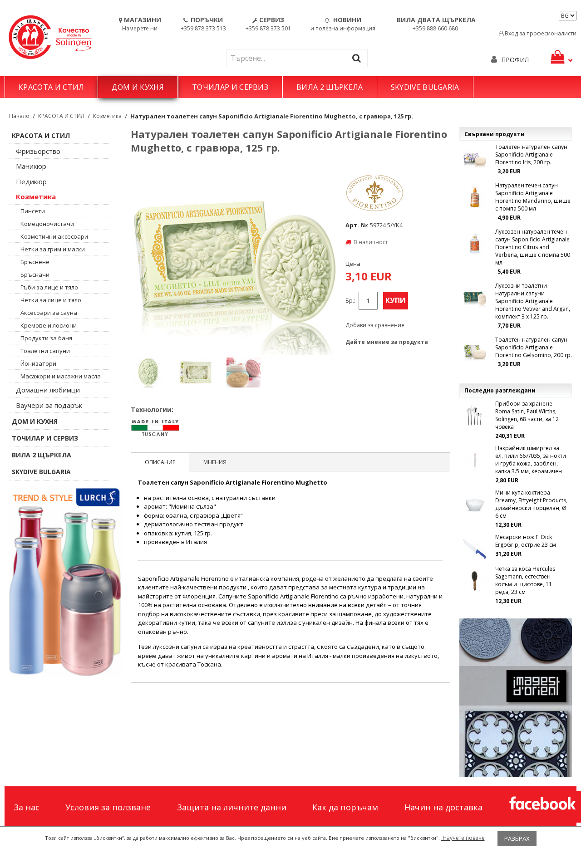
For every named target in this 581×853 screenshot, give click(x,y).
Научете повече (463, 838)
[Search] (359, 58)
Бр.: (350, 300)
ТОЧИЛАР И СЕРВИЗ (230, 87)
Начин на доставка (443, 807)
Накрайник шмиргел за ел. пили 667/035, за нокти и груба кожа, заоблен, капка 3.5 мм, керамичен (530, 459)
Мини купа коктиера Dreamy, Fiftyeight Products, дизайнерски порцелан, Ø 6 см (531, 504)
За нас (26, 807)
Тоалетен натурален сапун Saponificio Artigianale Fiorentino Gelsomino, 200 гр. (533, 347)
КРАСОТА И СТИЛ (51, 87)
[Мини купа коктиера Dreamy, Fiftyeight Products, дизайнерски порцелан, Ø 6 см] (474, 504)
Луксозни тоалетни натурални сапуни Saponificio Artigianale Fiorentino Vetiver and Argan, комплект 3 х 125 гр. (532, 301)
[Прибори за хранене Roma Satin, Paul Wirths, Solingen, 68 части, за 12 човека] (474, 415)
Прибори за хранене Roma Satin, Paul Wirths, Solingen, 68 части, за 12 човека (527, 415)
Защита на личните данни (231, 807)
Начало (19, 116)
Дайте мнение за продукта (386, 342)
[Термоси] (65, 581)
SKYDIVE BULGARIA (425, 87)
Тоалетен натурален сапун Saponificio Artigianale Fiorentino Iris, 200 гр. (531, 154)
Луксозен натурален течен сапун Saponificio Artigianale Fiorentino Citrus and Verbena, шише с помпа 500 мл (532, 247)
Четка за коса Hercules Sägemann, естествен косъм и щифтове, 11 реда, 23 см (525, 580)
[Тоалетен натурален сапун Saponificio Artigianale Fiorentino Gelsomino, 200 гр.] (474, 352)
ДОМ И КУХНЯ (138, 87)
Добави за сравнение (374, 325)
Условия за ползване (108, 807)
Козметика (107, 116)
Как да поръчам (345, 807)
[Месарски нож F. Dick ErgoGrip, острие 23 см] (474, 549)
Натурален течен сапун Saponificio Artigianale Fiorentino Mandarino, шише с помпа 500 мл (533, 196)
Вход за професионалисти (539, 33)
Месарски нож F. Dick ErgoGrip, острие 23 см (525, 541)
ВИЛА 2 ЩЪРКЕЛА (329, 87)
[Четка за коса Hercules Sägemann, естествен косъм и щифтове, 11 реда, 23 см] (474, 581)
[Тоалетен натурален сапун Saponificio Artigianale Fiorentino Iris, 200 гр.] (474, 159)
